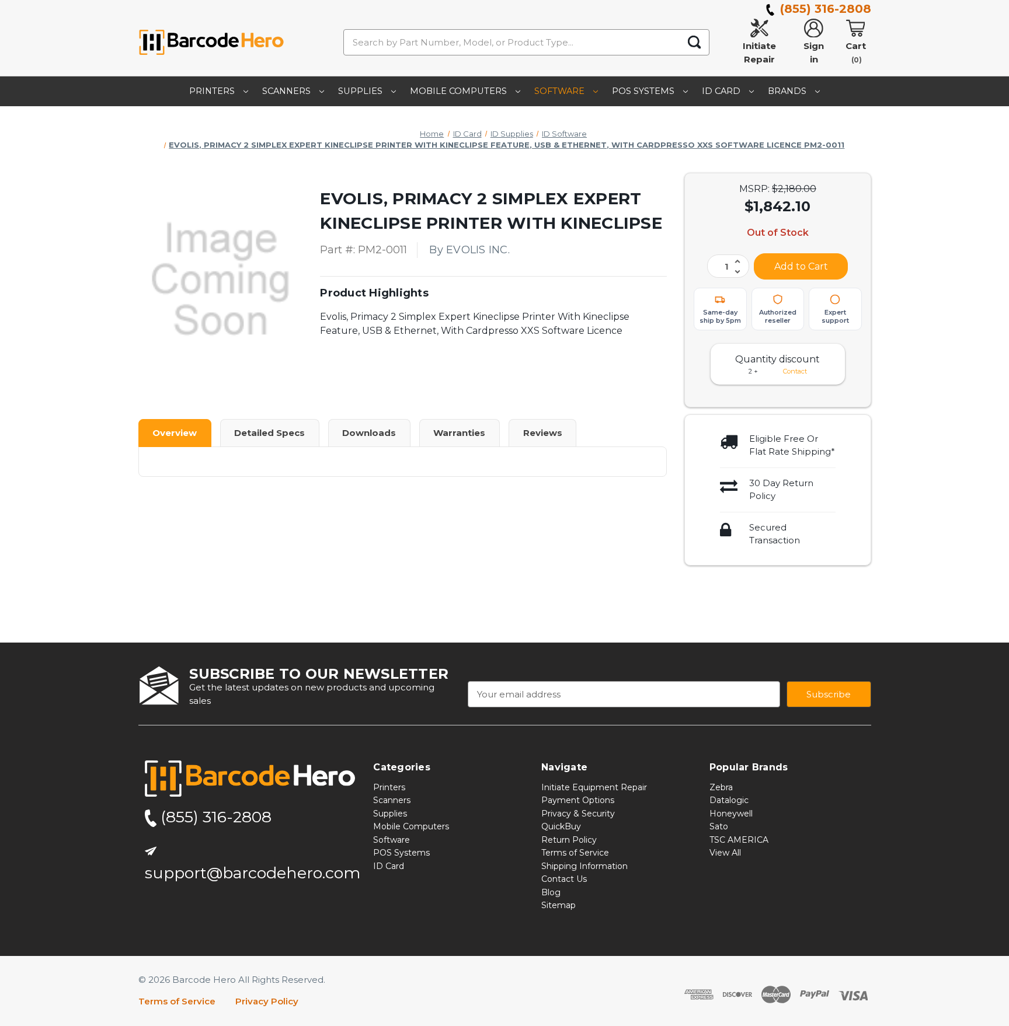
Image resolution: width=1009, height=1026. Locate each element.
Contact (795, 371)
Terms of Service (575, 853)
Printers (213, 91)
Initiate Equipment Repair (594, 787)
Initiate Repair (759, 52)
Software (560, 91)
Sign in (813, 52)
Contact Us (564, 879)
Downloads (369, 432)
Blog (551, 892)
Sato (718, 827)
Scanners (287, 91)
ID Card (722, 91)
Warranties (459, 432)
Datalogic (729, 800)
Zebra (721, 787)
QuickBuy (561, 827)
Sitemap (558, 906)
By (469, 249)
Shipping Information (584, 866)
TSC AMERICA (738, 840)
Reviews (542, 432)
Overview (174, 432)
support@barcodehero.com (252, 873)
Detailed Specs (269, 432)
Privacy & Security (578, 813)
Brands (788, 91)
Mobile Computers (459, 91)
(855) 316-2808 (824, 9)
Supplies (361, 91)
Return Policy (569, 840)
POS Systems (644, 91)
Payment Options (577, 800)
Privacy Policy (266, 1001)
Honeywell (731, 813)
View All (725, 853)
